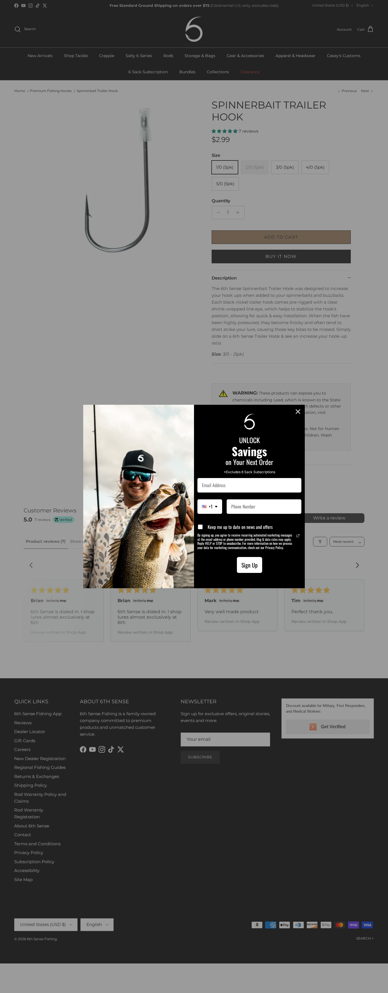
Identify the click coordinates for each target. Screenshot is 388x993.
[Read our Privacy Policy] (298, 535)
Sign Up (249, 565)
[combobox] (209, 506)
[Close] (298, 411)
